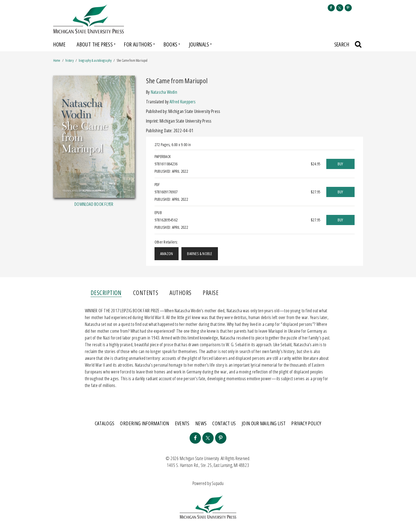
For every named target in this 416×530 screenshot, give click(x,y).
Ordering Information (144, 423)
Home (59, 44)
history (69, 60)
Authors (180, 292)
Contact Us (224, 423)
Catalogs (105, 423)
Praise (210, 292)
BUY (340, 163)
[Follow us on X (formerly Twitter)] (339, 7)
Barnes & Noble (199, 253)
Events (182, 423)
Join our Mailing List (264, 423)
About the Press (95, 44)
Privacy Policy (306, 423)
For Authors (138, 44)
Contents (145, 292)
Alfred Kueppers (183, 102)
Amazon (166, 253)
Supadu (218, 483)
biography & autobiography (95, 60)
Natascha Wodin (164, 92)
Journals (199, 44)
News (201, 423)
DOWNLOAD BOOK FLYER (93, 204)
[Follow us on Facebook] (331, 7)
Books (170, 44)
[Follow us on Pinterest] (348, 7)
